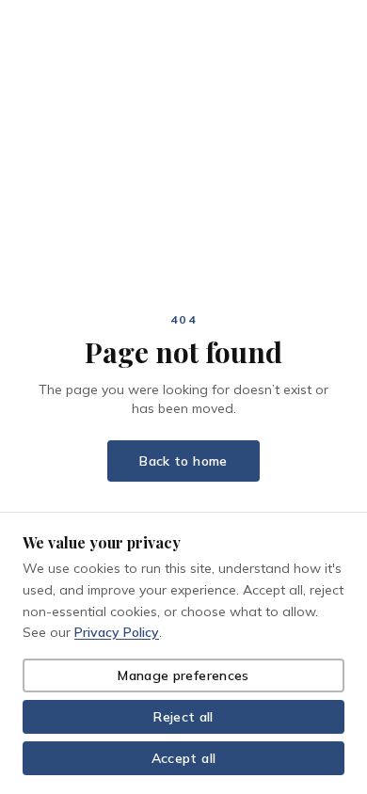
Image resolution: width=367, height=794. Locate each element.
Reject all (183, 716)
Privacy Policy (116, 632)
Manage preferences (183, 675)
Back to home (183, 461)
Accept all (184, 758)
